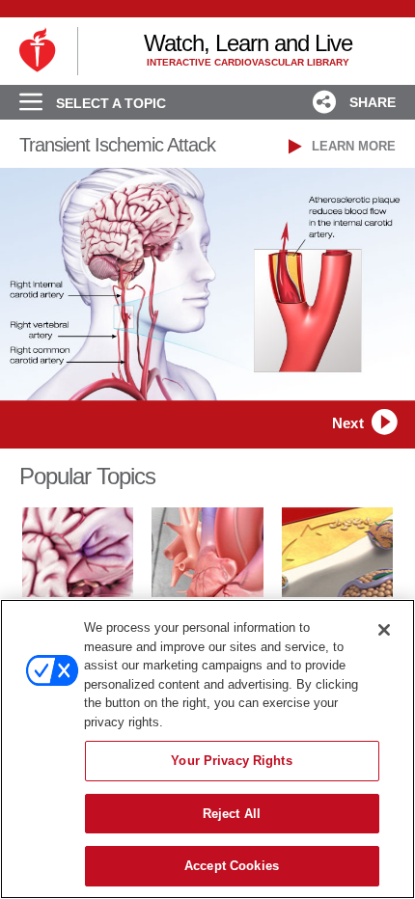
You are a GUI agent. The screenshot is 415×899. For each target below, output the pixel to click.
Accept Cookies (231, 865)
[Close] (384, 630)
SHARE (371, 102)
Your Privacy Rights (231, 760)
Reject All (232, 813)
